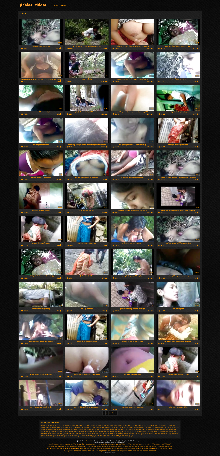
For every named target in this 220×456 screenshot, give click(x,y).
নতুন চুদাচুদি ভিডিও (51, 429)
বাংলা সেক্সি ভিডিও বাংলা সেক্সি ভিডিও (75, 446)
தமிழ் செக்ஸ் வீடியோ (121, 446)
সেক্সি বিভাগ (63, 5)
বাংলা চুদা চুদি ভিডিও (62, 431)
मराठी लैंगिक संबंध (54, 448)
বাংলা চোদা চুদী (52, 433)
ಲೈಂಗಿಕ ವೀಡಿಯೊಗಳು (87, 444)
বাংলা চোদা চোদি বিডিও (71, 433)
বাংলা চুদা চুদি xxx (139, 429)
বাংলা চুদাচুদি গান (141, 431)
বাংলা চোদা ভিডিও (112, 451)
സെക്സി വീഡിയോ (108, 446)
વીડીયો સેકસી (94, 451)
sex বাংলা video (132, 451)
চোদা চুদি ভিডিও (152, 446)
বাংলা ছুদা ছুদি (119, 433)
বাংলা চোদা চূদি (61, 433)
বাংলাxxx (79, 444)
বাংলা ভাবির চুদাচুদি (116, 436)
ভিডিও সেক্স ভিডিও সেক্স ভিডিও (134, 444)
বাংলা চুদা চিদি (121, 429)
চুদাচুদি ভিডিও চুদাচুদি (166, 444)
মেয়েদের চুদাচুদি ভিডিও (132, 446)
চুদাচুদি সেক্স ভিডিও (76, 427)
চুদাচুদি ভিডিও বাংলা (55, 427)
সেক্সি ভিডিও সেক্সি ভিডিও (142, 451)
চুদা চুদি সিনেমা (118, 425)
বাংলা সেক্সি (65, 444)
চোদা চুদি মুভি (114, 427)
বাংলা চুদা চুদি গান (149, 429)
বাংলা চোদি (104, 433)
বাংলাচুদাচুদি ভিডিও (107, 448)
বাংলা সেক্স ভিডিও (131, 448)
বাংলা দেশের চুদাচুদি (51, 436)
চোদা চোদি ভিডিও (139, 427)
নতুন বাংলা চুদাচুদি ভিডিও (63, 429)
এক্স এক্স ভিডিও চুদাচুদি (56, 425)
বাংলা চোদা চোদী (96, 433)
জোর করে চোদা (145, 444)
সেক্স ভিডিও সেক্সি (86, 451)
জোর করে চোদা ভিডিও (158, 427)
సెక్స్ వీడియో (86, 446)
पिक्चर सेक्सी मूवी (62, 446)
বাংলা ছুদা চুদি (111, 433)
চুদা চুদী (130, 425)
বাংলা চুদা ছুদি (110, 431)
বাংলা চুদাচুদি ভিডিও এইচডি (165, 431)
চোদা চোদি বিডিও (128, 427)
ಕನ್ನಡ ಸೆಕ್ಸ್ (138, 448)
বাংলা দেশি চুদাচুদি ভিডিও (141, 433)
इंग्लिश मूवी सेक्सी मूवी (154, 448)
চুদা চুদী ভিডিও (137, 425)
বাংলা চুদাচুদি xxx (131, 431)
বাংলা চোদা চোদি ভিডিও (85, 433)
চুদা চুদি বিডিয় (88, 425)
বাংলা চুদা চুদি (129, 429)
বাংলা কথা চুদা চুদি (96, 429)
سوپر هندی (115, 444)
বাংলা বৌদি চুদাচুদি (91, 436)
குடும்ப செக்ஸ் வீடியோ (105, 444)
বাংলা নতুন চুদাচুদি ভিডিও (78, 436)
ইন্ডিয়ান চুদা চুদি (45, 425)
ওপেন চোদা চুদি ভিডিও (69, 425)
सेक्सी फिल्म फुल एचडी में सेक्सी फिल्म (80, 448)
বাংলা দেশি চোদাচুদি (166, 433)
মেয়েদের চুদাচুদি (160, 446)
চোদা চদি (89, 427)
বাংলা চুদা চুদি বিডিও (51, 431)
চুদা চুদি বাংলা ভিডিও (23, 4)
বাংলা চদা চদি (105, 429)
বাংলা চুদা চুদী (82, 431)
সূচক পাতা (56, 5)
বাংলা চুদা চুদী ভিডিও (92, 431)
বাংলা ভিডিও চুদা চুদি (127, 436)
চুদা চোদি (144, 425)
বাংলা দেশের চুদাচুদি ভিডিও (64, 436)
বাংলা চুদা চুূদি (102, 431)
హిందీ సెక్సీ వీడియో (96, 446)
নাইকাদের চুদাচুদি (75, 429)
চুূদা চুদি (84, 427)
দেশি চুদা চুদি (168, 427)
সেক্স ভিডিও (59, 444)
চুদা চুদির (124, 425)
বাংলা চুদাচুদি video (120, 431)
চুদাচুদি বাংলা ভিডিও (152, 425)
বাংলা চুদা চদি (113, 429)
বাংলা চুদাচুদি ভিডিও (152, 431)
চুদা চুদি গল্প (95, 444)
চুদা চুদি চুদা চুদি (80, 425)
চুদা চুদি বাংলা (158, 444)
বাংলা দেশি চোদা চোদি (154, 433)
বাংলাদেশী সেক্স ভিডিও (52, 446)
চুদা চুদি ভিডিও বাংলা (107, 425)
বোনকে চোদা (99, 448)
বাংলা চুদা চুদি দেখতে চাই (161, 429)
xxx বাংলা (170, 448)
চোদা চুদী (121, 427)
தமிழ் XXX (145, 448)
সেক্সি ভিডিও (152, 444)
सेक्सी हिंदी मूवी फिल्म (122, 451)
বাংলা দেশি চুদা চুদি (129, 433)
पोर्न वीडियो (93, 448)
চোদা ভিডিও (148, 427)
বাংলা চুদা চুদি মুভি (73, 431)
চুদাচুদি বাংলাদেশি (162, 425)
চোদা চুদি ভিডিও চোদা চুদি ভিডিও (101, 427)
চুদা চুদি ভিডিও (97, 425)
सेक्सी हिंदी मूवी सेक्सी (65, 448)
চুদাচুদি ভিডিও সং (65, 427)
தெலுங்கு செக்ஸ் (68, 451)
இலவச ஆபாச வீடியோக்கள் (119, 448)
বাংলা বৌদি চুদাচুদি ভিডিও (103, 436)
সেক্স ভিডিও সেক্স (77, 451)
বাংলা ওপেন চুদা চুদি (85, 429)
